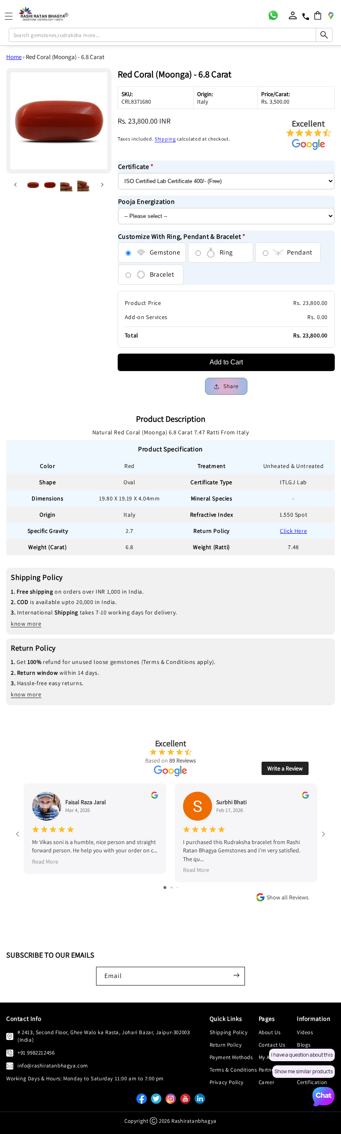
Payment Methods (231, 1057)
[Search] (324, 35)
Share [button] (231, 386)
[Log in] (293, 15)
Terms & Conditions (233, 1069)
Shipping (165, 139)
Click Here (293, 531)
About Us (270, 1032)
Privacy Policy (227, 1082)
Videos (305, 1032)
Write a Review (285, 768)
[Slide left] (15, 185)
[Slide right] (102, 185)
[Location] (330, 15)
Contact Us (272, 1044)
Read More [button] (45, 861)
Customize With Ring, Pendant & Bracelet (182, 236)
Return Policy (226, 1044)
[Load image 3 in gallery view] (66, 184)
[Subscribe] (236, 975)
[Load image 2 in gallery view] (50, 184)
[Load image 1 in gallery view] (33, 184)
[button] (317, 15)
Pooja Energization (146, 201)
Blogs (304, 1044)
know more (26, 623)
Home (14, 57)
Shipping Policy (229, 1032)
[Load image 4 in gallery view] (83, 184)
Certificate (136, 166)
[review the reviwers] (154, 796)
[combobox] (170, 35)
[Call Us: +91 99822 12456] (9, 1053)
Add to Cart (226, 362)
